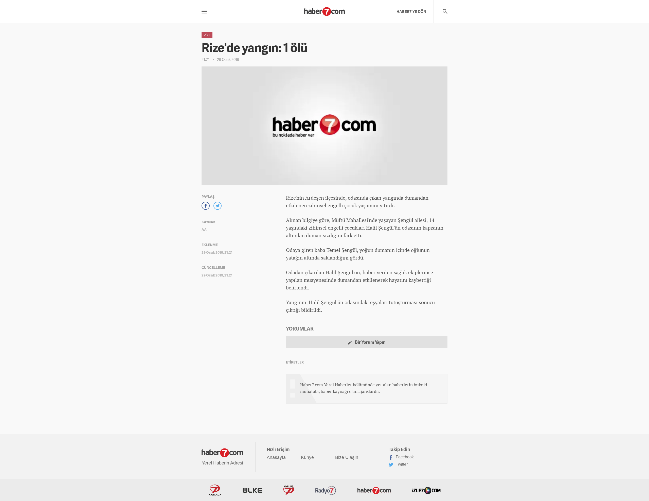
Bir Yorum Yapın (370, 342)
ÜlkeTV (252, 490)
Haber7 (374, 490)
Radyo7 (325, 490)
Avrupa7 (288, 490)
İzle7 (426, 490)
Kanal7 (215, 490)
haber (369, 272)
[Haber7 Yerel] (324, 10)
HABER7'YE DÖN (411, 11)
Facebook (404, 457)
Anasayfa (276, 457)
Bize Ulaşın (346, 457)
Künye (307, 457)
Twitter (401, 464)
